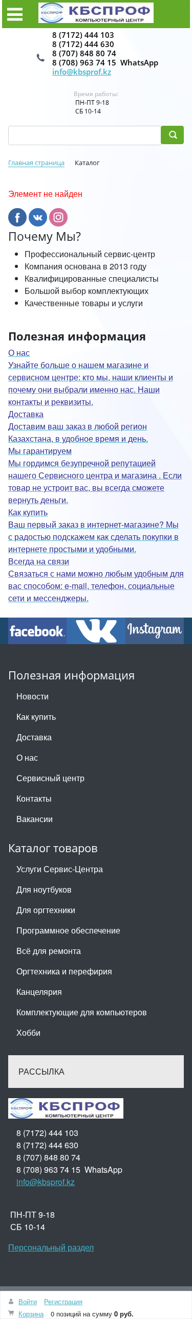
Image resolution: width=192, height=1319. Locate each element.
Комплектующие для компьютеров (81, 1012)
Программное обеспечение (68, 930)
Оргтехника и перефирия (64, 971)
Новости (32, 696)
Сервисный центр (50, 778)
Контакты (34, 798)
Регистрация (63, 1301)
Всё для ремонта (48, 951)
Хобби (28, 1032)
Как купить (36, 716)
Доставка (34, 737)
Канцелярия (39, 991)
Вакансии (34, 819)
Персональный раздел (51, 1247)
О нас (27, 757)
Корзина (31, 1313)
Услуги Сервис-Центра (59, 869)
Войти (27, 1301)
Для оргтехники (45, 910)
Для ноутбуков (44, 889)
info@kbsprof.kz (81, 71)
